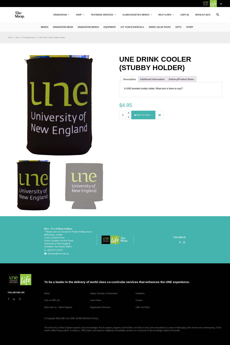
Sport (189, 27)
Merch (44, 27)
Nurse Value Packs (160, 27)
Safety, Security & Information (103, 293)
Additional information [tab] (152, 79)
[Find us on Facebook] (180, 242)
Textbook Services (102, 15)
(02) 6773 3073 (54, 250)
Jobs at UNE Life (52, 300)
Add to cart (143, 115)
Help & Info (164, 15)
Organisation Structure (100, 307)
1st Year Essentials (132, 27)
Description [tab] (129, 79)
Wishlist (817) (202, 15)
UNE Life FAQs (143, 307)
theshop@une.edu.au (57, 253)
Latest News (95, 300)
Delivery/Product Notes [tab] (181, 79)
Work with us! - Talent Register (58, 307)
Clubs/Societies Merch (136, 15)
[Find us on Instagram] (184, 242)
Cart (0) (184, 15)
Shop (79, 15)
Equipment (110, 27)
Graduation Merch (88, 27)
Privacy (95, 318)
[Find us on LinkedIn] (14, 299)
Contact (139, 300)
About (47, 293)
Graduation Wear (63, 27)
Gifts (178, 27)
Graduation (60, 15)
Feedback (140, 293)
